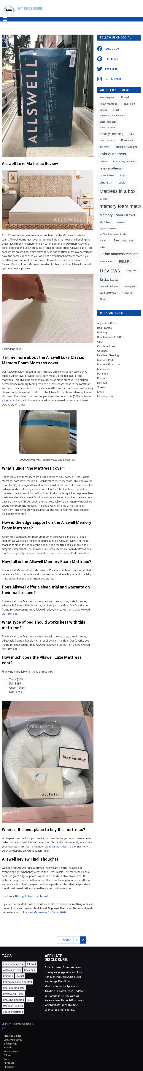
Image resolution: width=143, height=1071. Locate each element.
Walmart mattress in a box (60, 846)
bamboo (103, 110)
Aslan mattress (108, 103)
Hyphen (103, 161)
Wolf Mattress (108, 292)
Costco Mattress (107, 140)
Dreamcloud (127, 140)
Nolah (102, 247)
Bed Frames (104, 327)
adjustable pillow (107, 97)
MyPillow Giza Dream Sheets (113, 234)
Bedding (102, 332)
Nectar (103, 240)
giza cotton (104, 147)
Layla (123, 175)
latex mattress (111, 168)
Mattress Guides (12, 1035)
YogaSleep (127, 293)
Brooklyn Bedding (111, 133)
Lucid (122, 182)
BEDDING (9, 1063)
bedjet (116, 110)
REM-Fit (125, 261)
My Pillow (105, 222)
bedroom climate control (112, 115)
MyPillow (121, 222)
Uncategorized (105, 396)
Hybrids (8, 1047)
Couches (102, 350)
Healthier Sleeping (127, 146)
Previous (65, 939)
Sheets (101, 387)
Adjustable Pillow (107, 323)
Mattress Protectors (108, 364)
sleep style (131, 270)
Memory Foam (11, 1051)
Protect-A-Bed (106, 261)
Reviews (110, 270)
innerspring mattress (124, 161)
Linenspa (106, 182)
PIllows (7, 1055)
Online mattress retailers (119, 254)
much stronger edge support (19, 553)
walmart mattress (109, 286)
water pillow (130, 286)
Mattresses (103, 369)
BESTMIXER (10, 1067)
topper (8, 400)
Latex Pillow (107, 175)
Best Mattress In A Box (110, 336)
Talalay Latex (109, 279)
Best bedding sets (108, 122)
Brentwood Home (107, 127)
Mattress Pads (105, 359)
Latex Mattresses (13, 1039)
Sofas (100, 391)
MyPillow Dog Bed (108, 228)
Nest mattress (124, 240)
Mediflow (103, 199)
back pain (129, 103)
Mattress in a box (118, 191)
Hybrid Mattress (113, 154)
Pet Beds (102, 373)
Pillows (101, 378)
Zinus (103, 299)
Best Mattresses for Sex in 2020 (47, 912)
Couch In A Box (106, 346)
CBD (132, 134)
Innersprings (10, 1043)
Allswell (125, 97)
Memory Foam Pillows (117, 215)
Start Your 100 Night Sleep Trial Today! (25, 896)
